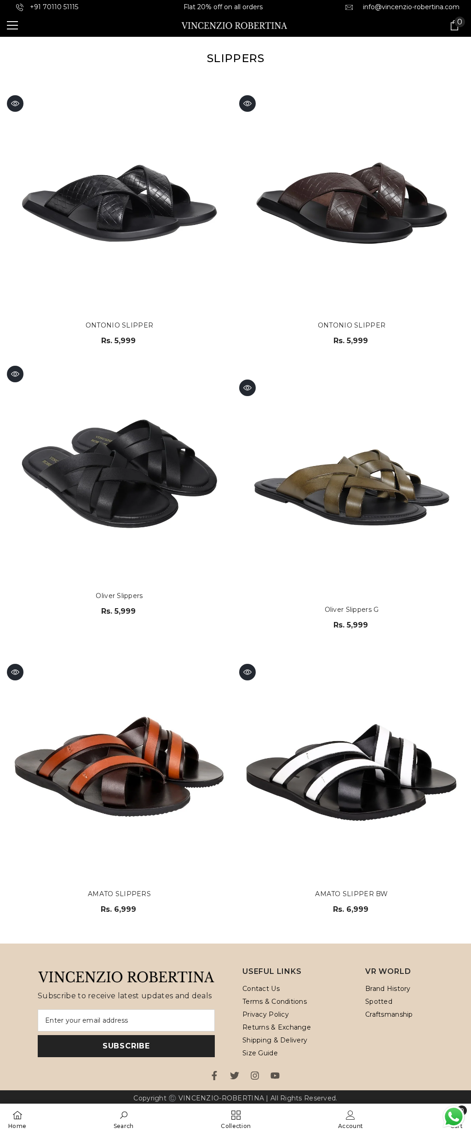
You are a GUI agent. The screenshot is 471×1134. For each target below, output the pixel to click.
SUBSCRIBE (126, 1046)
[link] (124, 1118)
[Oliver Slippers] (119, 473)
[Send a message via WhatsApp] (453, 1116)
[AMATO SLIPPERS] (119, 771)
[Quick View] (15, 103)
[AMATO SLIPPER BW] (351, 771)
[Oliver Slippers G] (351, 487)
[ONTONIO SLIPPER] (119, 203)
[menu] (12, 25)
